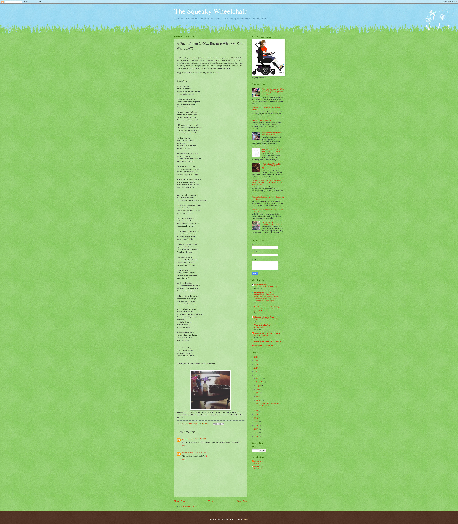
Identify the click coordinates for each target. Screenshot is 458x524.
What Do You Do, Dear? (262, 325)
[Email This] (214, 424)
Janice (184, 439)
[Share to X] (218, 424)
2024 (256, 364)
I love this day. (259, 327)
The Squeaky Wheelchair (210, 11)
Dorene (184, 452)
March (258, 396)
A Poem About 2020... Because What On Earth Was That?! (269, 404)
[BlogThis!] (216, 424)
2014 (256, 433)
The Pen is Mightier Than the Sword (267, 333)
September (260, 382)
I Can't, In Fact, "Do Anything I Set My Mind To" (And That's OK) (272, 166)
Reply (184, 445)
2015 (256, 429)
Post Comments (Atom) (191, 506)
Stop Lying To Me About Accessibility (266, 319)
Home (211, 501)
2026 (256, 357)
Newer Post (179, 501)
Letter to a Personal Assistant (261, 120)
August (258, 385)
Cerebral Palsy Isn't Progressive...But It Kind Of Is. (272, 223)
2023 (256, 368)
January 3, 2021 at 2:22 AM (197, 439)
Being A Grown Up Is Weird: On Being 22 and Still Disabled (272, 150)
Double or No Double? (261, 335)
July (257, 389)
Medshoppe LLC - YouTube (264, 345)
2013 (256, 436)
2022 (256, 371)
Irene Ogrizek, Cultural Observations (267, 341)
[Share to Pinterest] (223, 424)
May (258, 393)
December (259, 378)
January (259, 400)
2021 (256, 375)
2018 (256, 418)
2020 (256, 411)
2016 (256, 425)
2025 (256, 360)
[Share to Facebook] (220, 424)
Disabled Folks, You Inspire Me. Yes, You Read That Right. (267, 210)
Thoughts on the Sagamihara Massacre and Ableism (266, 108)
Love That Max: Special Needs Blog (266, 307)
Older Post (242, 501)
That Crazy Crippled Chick (264, 317)
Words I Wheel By (260, 284)
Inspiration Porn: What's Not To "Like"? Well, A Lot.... (272, 134)
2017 (256, 422)
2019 (256, 414)
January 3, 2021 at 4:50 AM (197, 452)
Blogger (245, 519)
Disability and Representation (264, 292)
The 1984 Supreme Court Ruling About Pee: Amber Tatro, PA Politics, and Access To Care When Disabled (267, 182)
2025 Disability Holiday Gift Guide (265, 286)
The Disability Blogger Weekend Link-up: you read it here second (267, 310)
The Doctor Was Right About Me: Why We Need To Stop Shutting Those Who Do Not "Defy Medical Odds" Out (273, 92)
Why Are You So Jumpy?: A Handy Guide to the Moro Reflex (268, 198)
